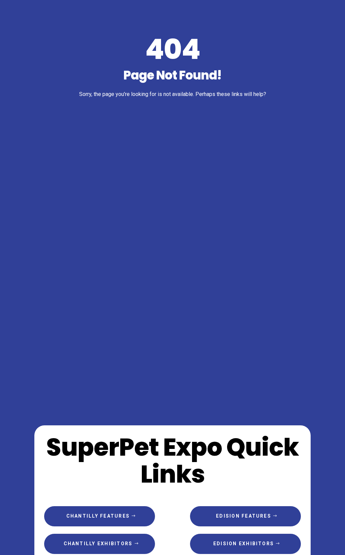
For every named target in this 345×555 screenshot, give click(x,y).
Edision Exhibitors (243, 543)
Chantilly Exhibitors (98, 543)
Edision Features (243, 516)
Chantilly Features (98, 516)
